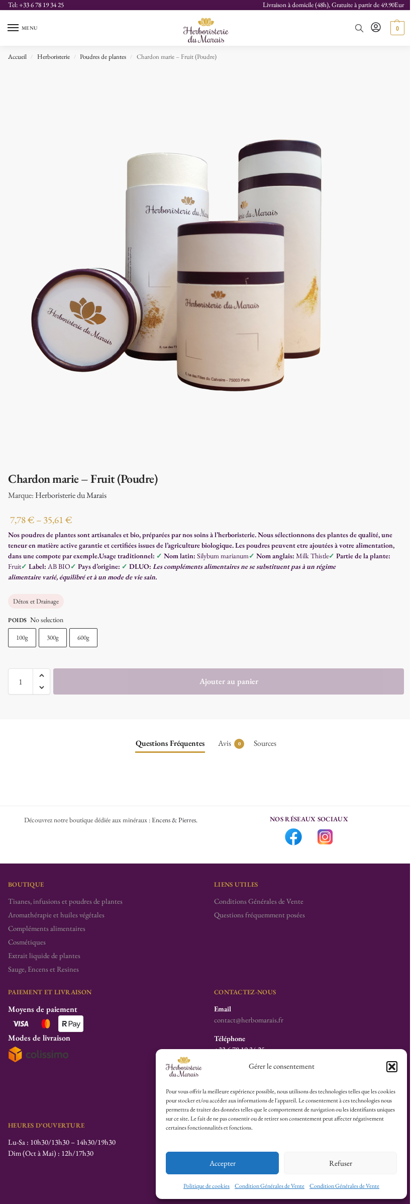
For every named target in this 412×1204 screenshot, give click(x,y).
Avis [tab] (229, 743)
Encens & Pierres (174, 819)
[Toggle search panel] (359, 28)
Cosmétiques (27, 942)
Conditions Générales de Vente (258, 901)
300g (53, 637)
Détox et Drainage (36, 601)
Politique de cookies (206, 1186)
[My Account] (376, 28)
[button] (392, 1067)
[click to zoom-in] (206, 265)
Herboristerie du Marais (71, 495)
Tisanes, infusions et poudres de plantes (65, 901)
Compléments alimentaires (46, 928)
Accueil (17, 56)
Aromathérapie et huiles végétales (56, 914)
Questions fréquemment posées (259, 914)
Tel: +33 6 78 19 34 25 (36, 5)
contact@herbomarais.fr (248, 1019)
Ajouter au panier (228, 681)
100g (22, 637)
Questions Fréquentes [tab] (170, 743)
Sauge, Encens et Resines (43, 969)
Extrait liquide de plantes (44, 955)
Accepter (223, 1163)
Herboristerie (53, 56)
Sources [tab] (265, 743)
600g (83, 637)
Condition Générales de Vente (269, 1186)
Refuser (340, 1163)
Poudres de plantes (103, 56)
